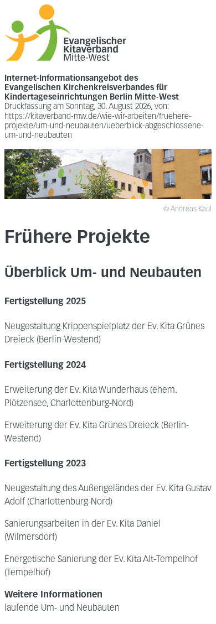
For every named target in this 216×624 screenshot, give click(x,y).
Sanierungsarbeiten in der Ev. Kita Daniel (82, 524)
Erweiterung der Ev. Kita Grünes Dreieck (81, 426)
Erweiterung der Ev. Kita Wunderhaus (76, 390)
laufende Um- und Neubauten (62, 608)
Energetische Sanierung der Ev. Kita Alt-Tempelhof (101, 559)
